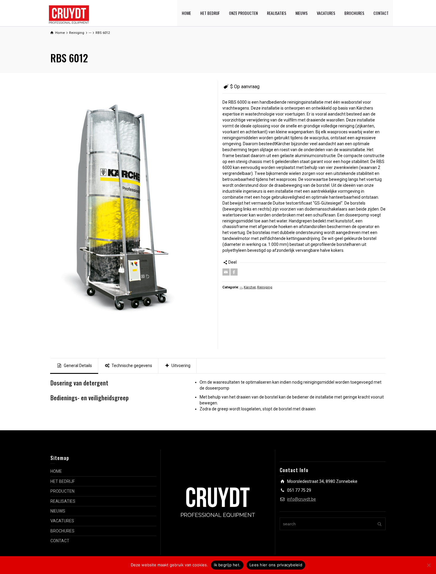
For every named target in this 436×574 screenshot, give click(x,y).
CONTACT (381, 13)
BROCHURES (354, 13)
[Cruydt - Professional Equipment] (69, 14)
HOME (186, 13)
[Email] (226, 272)
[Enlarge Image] (132, 214)
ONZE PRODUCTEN (243, 13)
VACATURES (326, 13)
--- (241, 287)
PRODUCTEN (62, 491)
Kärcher (250, 287)
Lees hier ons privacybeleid (275, 564)
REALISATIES (276, 13)
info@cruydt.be (301, 499)
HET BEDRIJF (210, 13)
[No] (429, 565)
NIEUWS (301, 13)
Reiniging (264, 287)
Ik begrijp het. (227, 564)
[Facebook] (234, 272)
